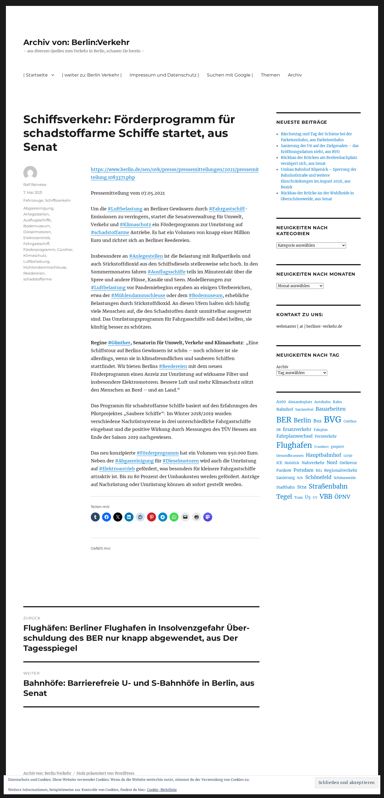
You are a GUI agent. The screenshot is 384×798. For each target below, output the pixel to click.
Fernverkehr (326, 436)
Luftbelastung (36, 261)
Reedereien (34, 273)
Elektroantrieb (36, 237)
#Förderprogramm (158, 453)
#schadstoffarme (110, 232)
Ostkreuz (348, 462)
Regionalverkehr (341, 470)
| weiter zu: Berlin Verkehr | (92, 75)
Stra (301, 487)
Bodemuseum (36, 226)
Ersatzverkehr (297, 429)
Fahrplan (320, 430)
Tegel (284, 496)
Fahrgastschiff (36, 243)
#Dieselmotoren (180, 461)
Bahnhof (284, 409)
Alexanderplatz (300, 402)
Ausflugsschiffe (37, 220)
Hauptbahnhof (323, 455)
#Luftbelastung (125, 209)
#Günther (119, 342)
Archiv (282, 367)
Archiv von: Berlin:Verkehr (76, 42)
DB (278, 430)
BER (284, 419)
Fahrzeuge (33, 200)
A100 (281, 401)
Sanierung (285, 477)
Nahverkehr (313, 462)
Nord (332, 462)
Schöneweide (345, 478)
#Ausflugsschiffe (167, 272)
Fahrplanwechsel (294, 436)
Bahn (337, 402)
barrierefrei (304, 410)
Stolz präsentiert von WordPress (105, 773)
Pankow (283, 470)
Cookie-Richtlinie (162, 790)
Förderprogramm (39, 249)
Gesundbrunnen (290, 455)
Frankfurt (321, 447)
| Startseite (35, 75)
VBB (326, 496)
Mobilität (291, 463)
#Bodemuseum (206, 295)
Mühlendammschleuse (44, 267)
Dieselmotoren (37, 232)
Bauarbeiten (331, 409)
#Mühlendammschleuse (138, 295)
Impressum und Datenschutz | (164, 75)
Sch (300, 478)
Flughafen (294, 445)
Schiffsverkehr (58, 200)
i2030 (348, 456)
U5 (308, 497)
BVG (332, 419)
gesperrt (337, 447)
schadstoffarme (37, 279)
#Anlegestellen (146, 256)
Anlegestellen (36, 214)
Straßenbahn (328, 486)
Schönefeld (318, 477)
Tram (298, 498)
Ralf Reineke (34, 184)
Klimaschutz (34, 255)
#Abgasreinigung (134, 461)
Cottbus (350, 421)
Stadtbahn (285, 487)
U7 (315, 497)
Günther (65, 249)
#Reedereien (173, 366)
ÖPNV (342, 496)
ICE (279, 463)
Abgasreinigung (38, 208)
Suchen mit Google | (230, 75)
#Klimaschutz (135, 224)
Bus (317, 421)
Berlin (302, 420)
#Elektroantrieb (117, 468)
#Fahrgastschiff (227, 209)
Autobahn (322, 402)
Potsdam (303, 470)
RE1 (319, 470)
